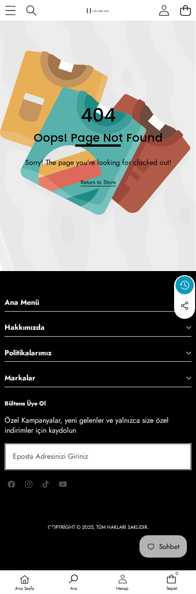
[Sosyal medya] (184, 306)
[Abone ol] (174, 456)
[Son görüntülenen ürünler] (184, 285)
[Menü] (10, 10)
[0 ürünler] (185, 10)
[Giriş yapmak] (164, 10)
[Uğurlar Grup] (98, 10)
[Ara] (31, 10)
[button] (184, 326)
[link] (98, 182)
